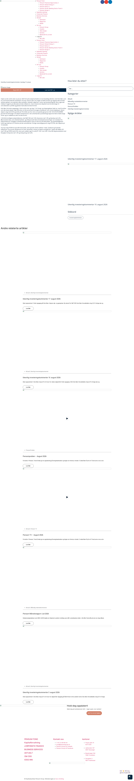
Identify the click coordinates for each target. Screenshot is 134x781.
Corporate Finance (42, 14)
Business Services (42, 16)
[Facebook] (102, 2)
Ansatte (42, 29)
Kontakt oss (58, 739)
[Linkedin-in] (110, 2)
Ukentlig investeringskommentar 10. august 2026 (87, 204)
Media (41, 23)
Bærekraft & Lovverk (46, 34)
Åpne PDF (16, 90)
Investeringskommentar (75, 217)
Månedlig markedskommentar (77, 101)
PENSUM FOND (31, 739)
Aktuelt (39, 18)
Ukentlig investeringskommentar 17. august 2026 (87, 159)
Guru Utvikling (59, 779)
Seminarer (43, 19)
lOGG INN (28, 760)
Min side (42, 38)
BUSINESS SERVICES (33, 749)
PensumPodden (73, 106)
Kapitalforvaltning (42, 12)
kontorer (86, 739)
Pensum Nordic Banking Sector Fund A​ (51, 8)
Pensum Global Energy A (47, 4)
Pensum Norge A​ (45, 10)
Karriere (42, 33)
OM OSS (28, 756)
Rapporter (43, 21)
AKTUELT (28, 753)
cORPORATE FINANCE (34, 746)
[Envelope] (106, 2)
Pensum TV (71, 104)
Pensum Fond (40, 1)
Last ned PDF (49, 90)
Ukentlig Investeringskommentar (78, 109)
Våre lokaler (43, 31)
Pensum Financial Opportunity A (49, 3)
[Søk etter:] (100, 89)
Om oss (39, 25)
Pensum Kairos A (45, 6)
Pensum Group (44, 27)
